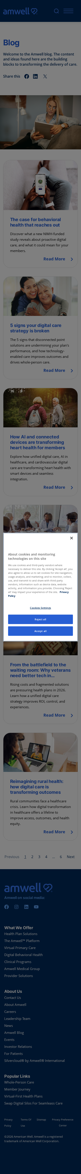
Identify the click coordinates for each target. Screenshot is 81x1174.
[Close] (71, 538)
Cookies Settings (40, 607)
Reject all (40, 619)
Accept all (40, 631)
